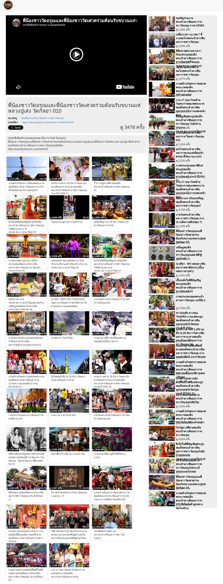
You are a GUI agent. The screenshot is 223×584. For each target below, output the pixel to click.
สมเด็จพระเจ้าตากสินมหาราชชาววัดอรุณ (42, 118)
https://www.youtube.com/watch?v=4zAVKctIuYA (48, 122)
